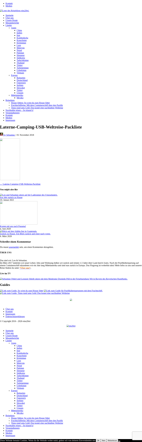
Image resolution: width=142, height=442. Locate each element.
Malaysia (21, 48)
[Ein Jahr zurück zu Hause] (29, 195)
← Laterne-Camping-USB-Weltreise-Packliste (20, 184)
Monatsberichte (12, 23)
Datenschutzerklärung (15, 316)
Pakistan (20, 53)
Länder (9, 25)
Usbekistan (21, 70)
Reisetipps (10, 100)
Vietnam (20, 73)
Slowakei (21, 88)
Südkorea (21, 58)
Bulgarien (21, 78)
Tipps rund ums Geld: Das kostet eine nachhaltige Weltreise (37, 108)
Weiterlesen (112, 441)
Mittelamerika (17, 95)
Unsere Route (12, 20)
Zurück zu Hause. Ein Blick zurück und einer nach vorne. (25, 234)
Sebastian (9, 135)
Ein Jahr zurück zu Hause (11, 197)
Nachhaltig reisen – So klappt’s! (19, 110)
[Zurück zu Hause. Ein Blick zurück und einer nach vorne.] (18, 231)
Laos (19, 45)
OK (98, 441)
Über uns (10, 18)
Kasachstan (22, 40)
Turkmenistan (23, 68)
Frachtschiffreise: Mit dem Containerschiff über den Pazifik (37, 105)
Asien (13, 28)
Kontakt (9, 3)
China (19, 30)
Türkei (19, 65)
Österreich (21, 83)
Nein (103, 441)
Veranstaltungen (13, 113)
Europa (14, 75)
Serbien (20, 85)
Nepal (19, 50)
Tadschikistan (23, 60)
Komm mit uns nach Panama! (13, 226)
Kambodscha (22, 38)
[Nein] (119, 441)
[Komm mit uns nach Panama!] (18, 224)
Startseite (9, 15)
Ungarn (20, 93)
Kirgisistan (21, 43)
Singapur (21, 55)
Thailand (20, 63)
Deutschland (22, 80)
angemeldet (14, 247)
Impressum (10, 120)
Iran (18, 35)
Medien (9, 6)
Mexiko (20, 98)
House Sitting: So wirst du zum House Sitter (30, 103)
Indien (19, 33)
